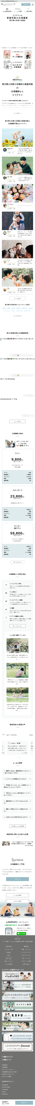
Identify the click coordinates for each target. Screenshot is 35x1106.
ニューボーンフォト (26, 952)
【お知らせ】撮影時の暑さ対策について (9, 1)
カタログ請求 (17, 901)
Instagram (5, 1084)
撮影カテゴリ (8, 1057)
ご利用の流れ (8, 946)
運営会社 (5, 1065)
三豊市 (13, 310)
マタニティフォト (26, 955)
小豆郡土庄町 (19, 310)
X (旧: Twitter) (6, 1087)
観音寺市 (24, 308)
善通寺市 (18, 308)
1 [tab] (16, 757)
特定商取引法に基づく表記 (10, 1072)
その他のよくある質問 (17, 826)
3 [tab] (19, 757)
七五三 (8, 955)
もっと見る (24, 752)
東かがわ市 (7, 310)
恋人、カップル (26, 958)
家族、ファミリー (26, 949)
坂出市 (13, 308)
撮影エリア (7, 1060)
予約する (25, 4)
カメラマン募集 (7, 1076)
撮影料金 (26, 946)
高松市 (4, 308)
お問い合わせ (26, 964)
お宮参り (8, 952)
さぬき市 (30, 308)
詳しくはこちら (17, 562)
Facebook (5, 1089)
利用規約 (5, 1067)
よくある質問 (17, 895)
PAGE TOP (17, 939)
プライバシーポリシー (8, 1069)
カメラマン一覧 (9, 949)
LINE (4, 1091)
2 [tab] (18, 757)
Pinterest (5, 1094)
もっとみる (17, 316)
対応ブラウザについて (8, 1074)
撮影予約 (24, 1102)
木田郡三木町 (27, 310)
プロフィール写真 (26, 961)
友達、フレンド (9, 961)
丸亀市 (8, 308)
